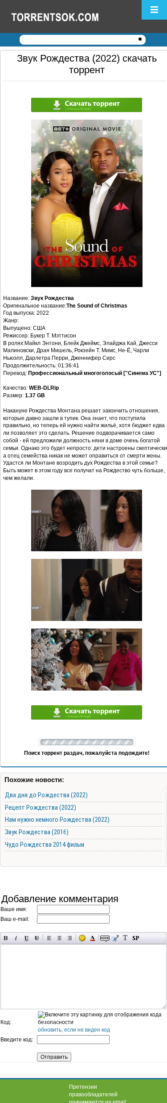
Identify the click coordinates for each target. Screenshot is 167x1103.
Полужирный (6, 938)
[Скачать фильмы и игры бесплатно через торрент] (64, 16)
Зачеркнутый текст (37, 938)
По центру (59, 938)
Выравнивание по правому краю (70, 938)
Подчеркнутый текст (26, 938)
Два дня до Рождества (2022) (46, 795)
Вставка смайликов (82, 938)
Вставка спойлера (135, 938)
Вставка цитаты (115, 938)
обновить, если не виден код (74, 1030)
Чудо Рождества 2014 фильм (44, 845)
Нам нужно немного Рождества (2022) (57, 820)
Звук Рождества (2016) (37, 832)
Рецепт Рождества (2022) (40, 807)
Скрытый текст (105, 938)
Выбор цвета (92, 938)
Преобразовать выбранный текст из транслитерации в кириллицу (125, 938)
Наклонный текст (16, 938)
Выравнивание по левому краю (49, 938)
